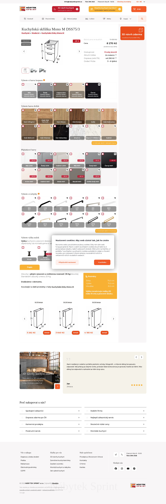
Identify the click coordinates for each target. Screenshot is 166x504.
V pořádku (102, 262)
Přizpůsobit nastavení (67, 262)
